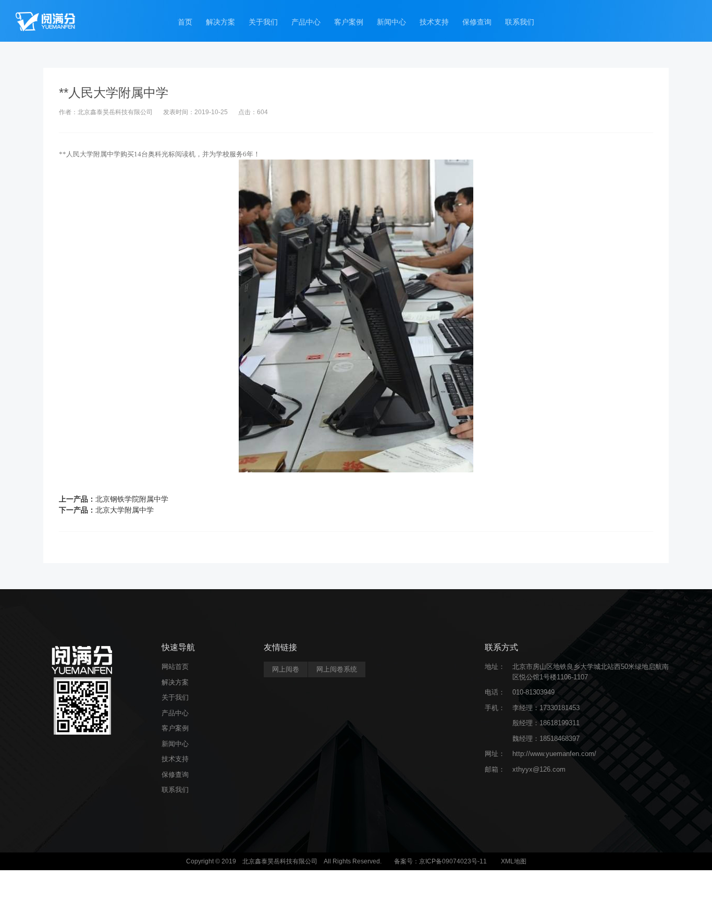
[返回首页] (45, 21)
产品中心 (306, 22)
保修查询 (477, 22)
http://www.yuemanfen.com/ (554, 754)
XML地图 (513, 861)
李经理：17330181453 (546, 708)
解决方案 (220, 22)
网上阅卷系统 (336, 669)
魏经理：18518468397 (546, 738)
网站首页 (175, 667)
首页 (185, 22)
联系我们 (519, 22)
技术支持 (434, 22)
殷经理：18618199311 (546, 723)
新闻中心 (391, 22)
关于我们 (263, 22)
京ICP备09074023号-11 (453, 861)
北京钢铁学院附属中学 (131, 499)
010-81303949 (533, 692)
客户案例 (348, 22)
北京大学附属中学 (124, 510)
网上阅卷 (285, 669)
